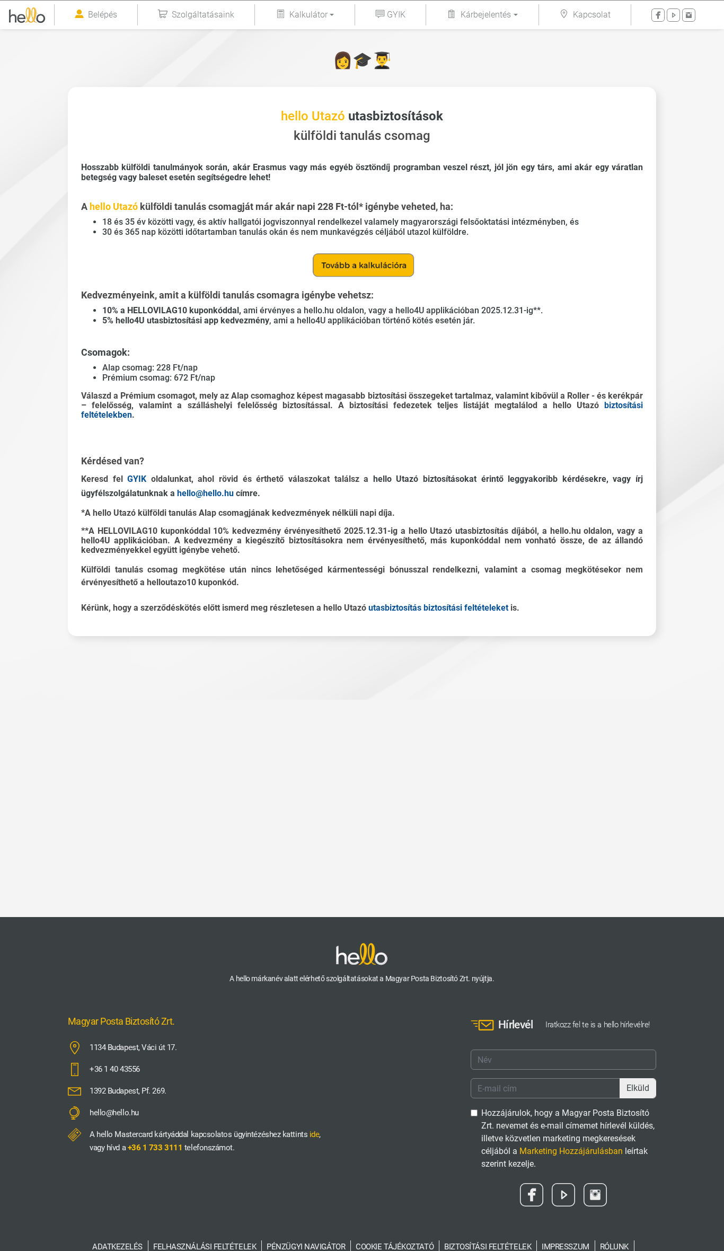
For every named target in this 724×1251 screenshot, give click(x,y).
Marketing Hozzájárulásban (571, 1151)
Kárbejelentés (486, 15)
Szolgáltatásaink (203, 15)
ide (315, 1134)
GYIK (396, 15)
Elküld (637, 1088)
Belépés (102, 15)
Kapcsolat (592, 15)
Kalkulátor (308, 15)
